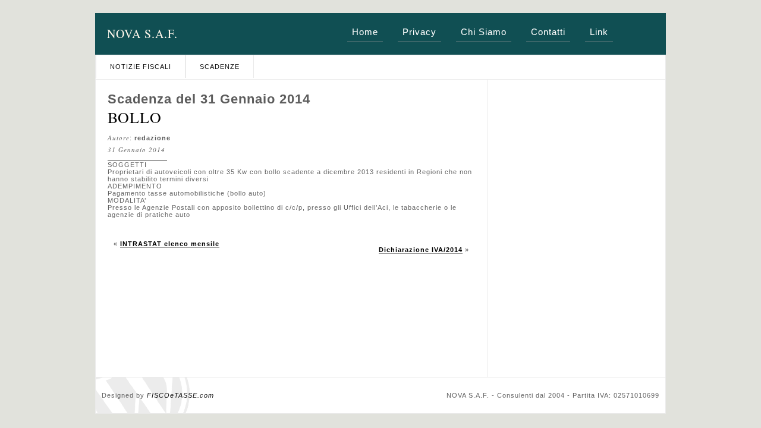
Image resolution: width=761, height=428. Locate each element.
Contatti (548, 32)
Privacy (419, 32)
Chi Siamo (484, 32)
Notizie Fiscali (140, 66)
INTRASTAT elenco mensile (169, 243)
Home (365, 32)
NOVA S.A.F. (142, 34)
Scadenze (220, 66)
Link (599, 32)
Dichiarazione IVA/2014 (421, 249)
